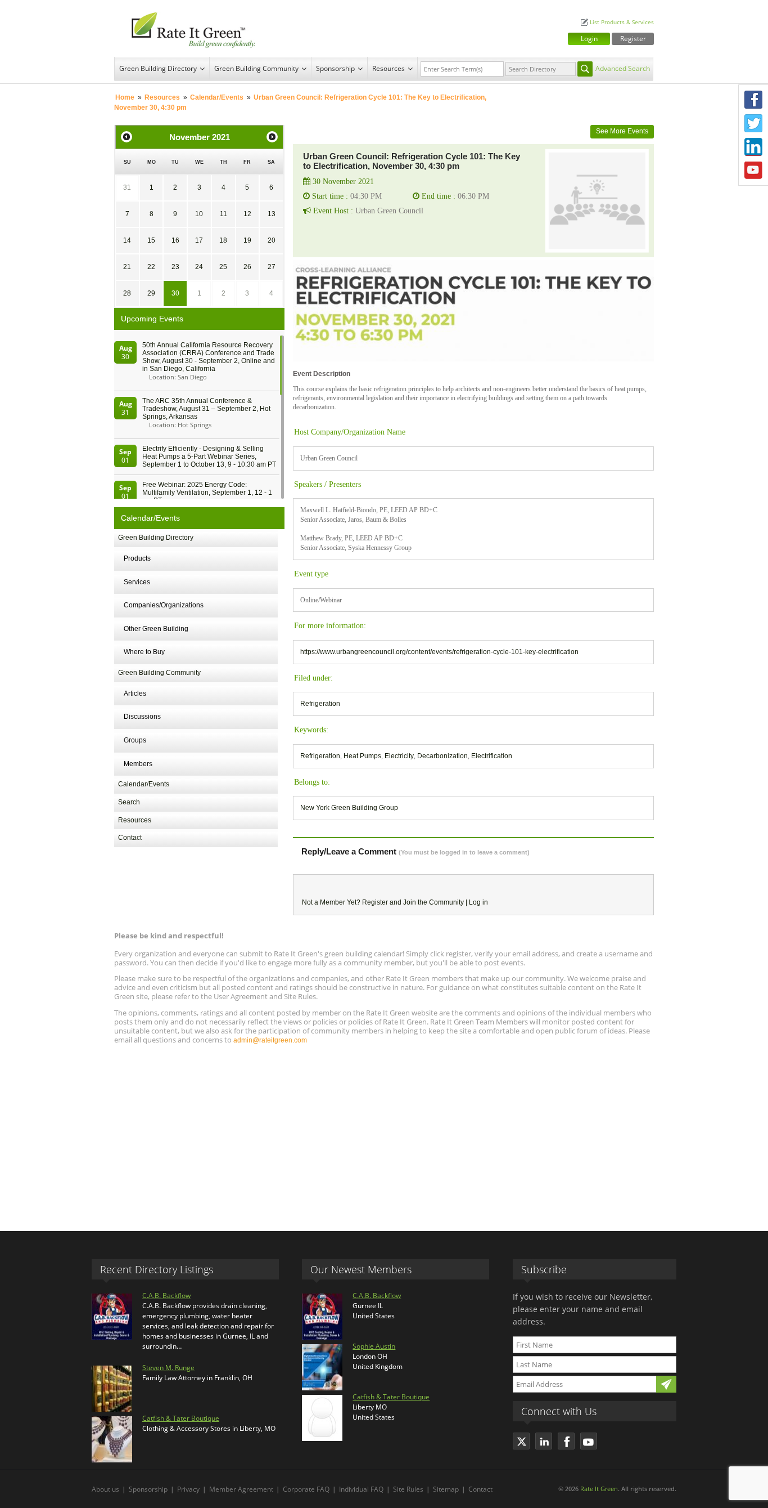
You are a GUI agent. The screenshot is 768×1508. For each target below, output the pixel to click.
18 (223, 240)
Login (589, 38)
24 (199, 267)
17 (199, 240)
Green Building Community (256, 68)
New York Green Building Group (349, 808)
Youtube (753, 171)
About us (105, 1489)
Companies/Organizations (164, 605)
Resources (388, 68)
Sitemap (446, 1489)
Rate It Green (599, 1488)
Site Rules (408, 1489)
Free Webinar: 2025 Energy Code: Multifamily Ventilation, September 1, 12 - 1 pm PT (207, 492)
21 (127, 267)
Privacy (188, 1489)
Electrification (491, 756)
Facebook (753, 100)
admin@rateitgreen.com (270, 1040)
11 (223, 214)
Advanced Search (622, 68)
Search (129, 802)
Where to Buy (144, 652)
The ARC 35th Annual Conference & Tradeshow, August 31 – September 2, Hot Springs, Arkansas (206, 408)
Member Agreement (241, 1489)
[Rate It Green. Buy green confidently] (187, 28)
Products (137, 558)
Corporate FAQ (306, 1489)
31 (127, 187)
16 (175, 240)
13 (271, 214)
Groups (135, 740)
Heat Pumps (362, 756)
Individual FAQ (361, 1489)
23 (175, 267)
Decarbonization (442, 756)
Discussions (142, 717)
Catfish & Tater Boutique (180, 1418)
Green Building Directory (158, 68)
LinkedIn (753, 147)
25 (223, 267)
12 (247, 214)
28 (127, 293)
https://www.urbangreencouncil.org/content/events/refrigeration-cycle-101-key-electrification (439, 652)
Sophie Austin (374, 1346)
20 (271, 240)
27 (271, 267)
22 (151, 267)
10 (199, 214)
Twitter (753, 123)
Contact (130, 838)
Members (138, 764)
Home (124, 97)
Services (137, 582)
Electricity (399, 756)
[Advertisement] (384, 1132)
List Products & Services (622, 22)
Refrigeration (320, 704)
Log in (478, 902)
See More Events (622, 131)
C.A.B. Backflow (166, 1295)
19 (247, 240)
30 (175, 293)
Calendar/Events (216, 97)
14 (127, 240)
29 (151, 293)
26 (247, 267)
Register (633, 38)
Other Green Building (156, 629)
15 (151, 240)
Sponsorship (335, 68)
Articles (135, 693)
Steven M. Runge (168, 1367)
